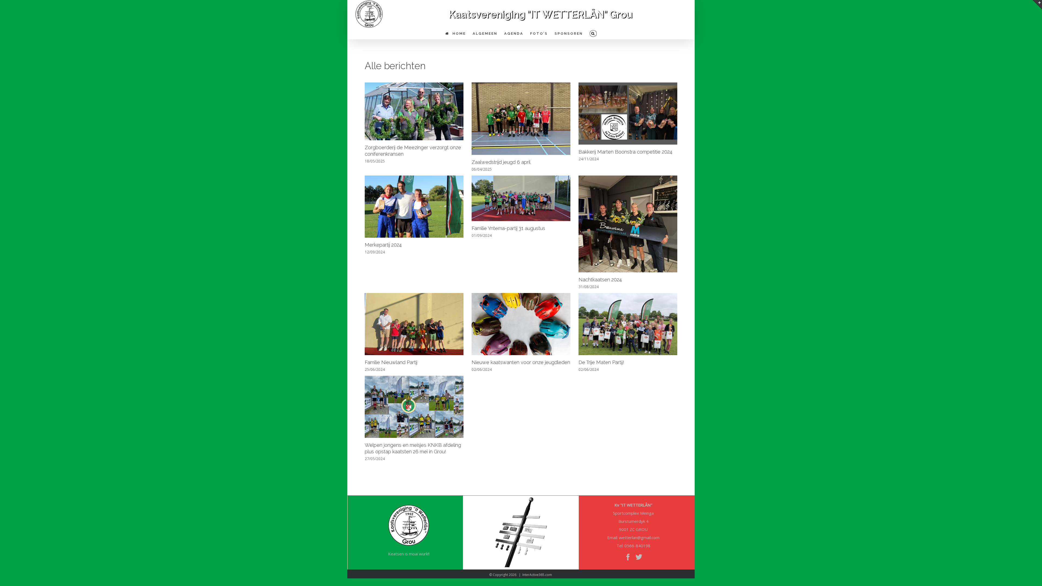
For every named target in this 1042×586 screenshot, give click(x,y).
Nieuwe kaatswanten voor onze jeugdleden (521, 362)
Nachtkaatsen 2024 (600, 279)
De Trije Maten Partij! (601, 362)
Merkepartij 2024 (383, 245)
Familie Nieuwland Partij (391, 362)
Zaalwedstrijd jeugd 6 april (501, 162)
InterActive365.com (537, 574)
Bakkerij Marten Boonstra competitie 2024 (625, 152)
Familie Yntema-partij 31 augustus (508, 228)
